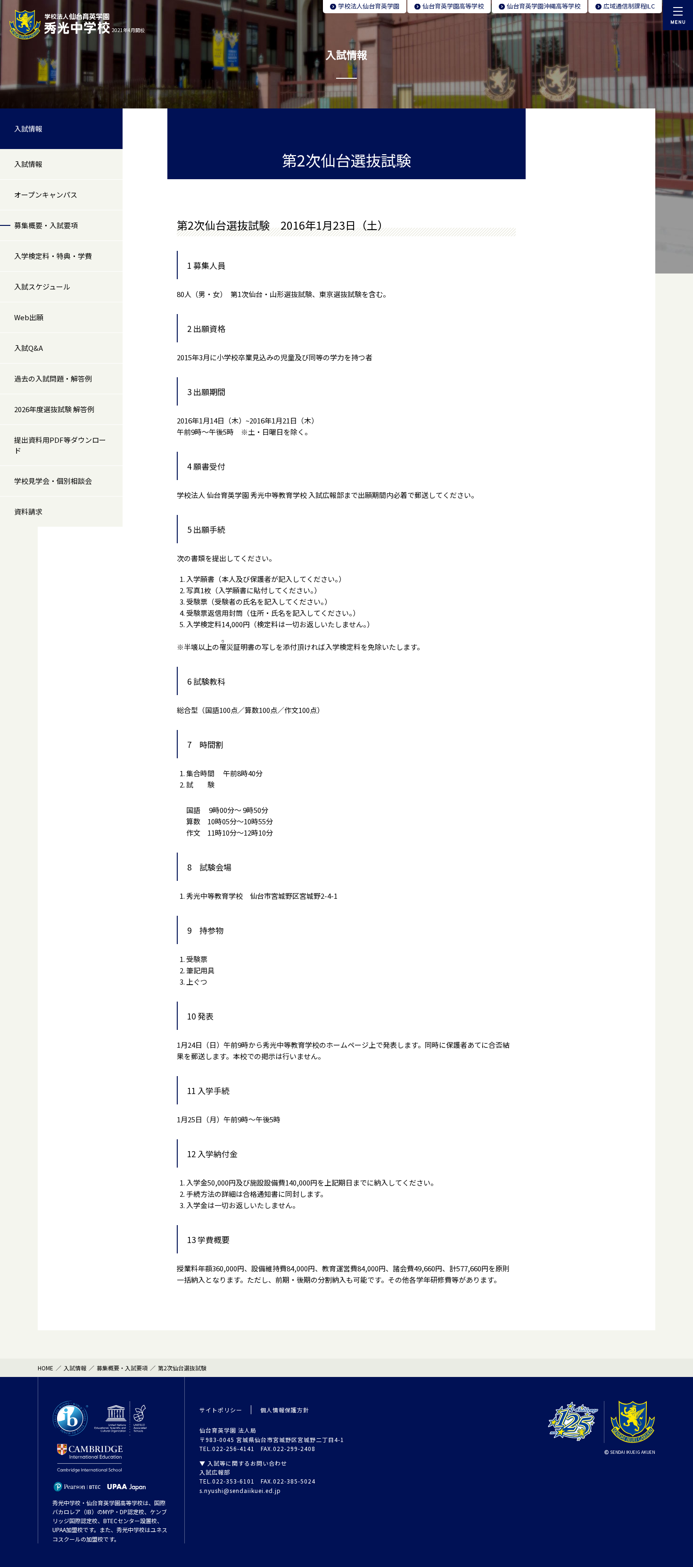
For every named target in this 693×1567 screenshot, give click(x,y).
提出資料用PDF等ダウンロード (60, 445)
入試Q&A (28, 348)
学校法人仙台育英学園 (368, 5)
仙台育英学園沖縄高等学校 (543, 5)
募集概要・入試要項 (46, 225)
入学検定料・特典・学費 (53, 256)
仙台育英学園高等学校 (453, 5)
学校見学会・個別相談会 (53, 481)
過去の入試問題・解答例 (53, 378)
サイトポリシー (220, 1410)
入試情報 (28, 128)
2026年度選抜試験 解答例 (54, 409)
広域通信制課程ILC (629, 5)
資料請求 (28, 511)
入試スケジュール (42, 286)
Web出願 (28, 317)
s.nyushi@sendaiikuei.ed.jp (240, 1490)
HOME (45, 1368)
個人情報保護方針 (284, 1410)
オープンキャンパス (45, 194)
